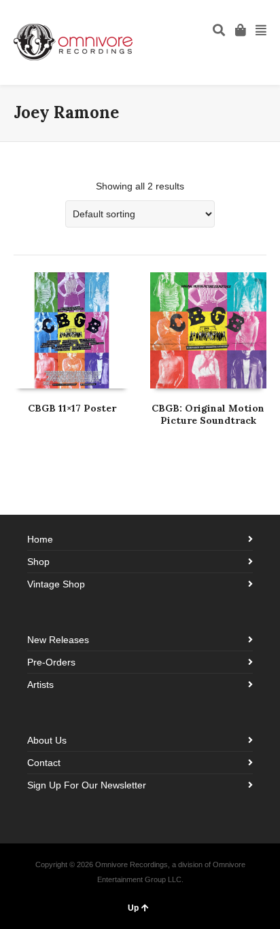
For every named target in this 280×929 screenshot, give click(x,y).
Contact (43, 762)
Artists (40, 684)
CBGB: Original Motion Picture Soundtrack (208, 414)
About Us (47, 740)
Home (40, 539)
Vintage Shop (56, 584)
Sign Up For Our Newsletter (86, 785)
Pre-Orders (51, 662)
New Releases (58, 639)
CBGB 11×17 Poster (72, 408)
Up (133, 908)
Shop (38, 561)
